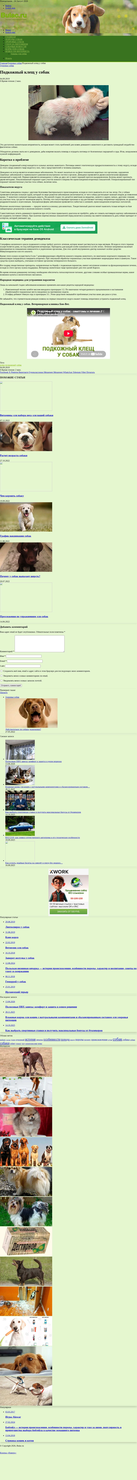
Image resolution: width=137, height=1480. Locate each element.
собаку (12, 1044)
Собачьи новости (15, 46)
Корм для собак (14, 49)
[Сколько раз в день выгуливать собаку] (26, 1405)
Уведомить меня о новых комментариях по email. (25, 676)
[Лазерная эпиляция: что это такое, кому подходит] (26, 1106)
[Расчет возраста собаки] (26, 450)
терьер (18, 1044)
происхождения (99, 1039)
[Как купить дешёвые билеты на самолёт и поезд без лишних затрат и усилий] (20, 860)
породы (79, 1039)
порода (65, 1039)
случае (110, 1040)
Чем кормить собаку (12, 495)
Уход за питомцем (16, 44)
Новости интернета (17, 51)
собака (126, 1039)
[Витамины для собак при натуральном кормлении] (26, 1345)
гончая (8, 1040)
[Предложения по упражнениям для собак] (26, 611)
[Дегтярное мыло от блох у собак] (26, 1255)
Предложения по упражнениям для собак (24, 616)
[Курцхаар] (26, 1076)
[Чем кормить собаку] (26, 490)
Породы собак (13, 39)
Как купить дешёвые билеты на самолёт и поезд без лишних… (34, 863)
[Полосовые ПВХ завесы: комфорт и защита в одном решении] (20, 759)
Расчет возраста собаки (13, 455)
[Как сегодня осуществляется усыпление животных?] (26, 1375)
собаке (132, 1040)
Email (3, 661)
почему (87, 1040)
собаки (4, 1043)
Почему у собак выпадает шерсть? (20, 576)
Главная (3, 63)
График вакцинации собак (15, 536)
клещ (2, 365)
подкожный (10, 365)
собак (19, 365)
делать (13, 1040)
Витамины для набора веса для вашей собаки (26, 415)
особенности (51, 1039)
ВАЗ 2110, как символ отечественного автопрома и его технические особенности (42, 837)
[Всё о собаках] (15, 25)
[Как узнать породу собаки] (26, 1166)
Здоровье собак (14, 42)
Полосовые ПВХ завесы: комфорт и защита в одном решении (33, 761)
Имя (2, 656)
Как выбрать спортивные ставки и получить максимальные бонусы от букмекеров (43, 812)
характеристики (31, 1044)
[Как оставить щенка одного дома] (26, 1315)
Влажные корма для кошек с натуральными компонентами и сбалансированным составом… (47, 787)
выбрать (2, 1040)
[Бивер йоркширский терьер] (26, 1225)
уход (23, 1044)
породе (72, 1040)
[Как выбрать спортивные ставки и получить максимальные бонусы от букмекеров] (20, 810)
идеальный (20, 1040)
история (30, 1039)
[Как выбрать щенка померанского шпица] (26, 1136)
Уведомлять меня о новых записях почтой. (22, 681)
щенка (40, 1044)
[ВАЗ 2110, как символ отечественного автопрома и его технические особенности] (20, 835)
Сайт (2, 666)
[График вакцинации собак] (26, 531)
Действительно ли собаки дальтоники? (23, 729)
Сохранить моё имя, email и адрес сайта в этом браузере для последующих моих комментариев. (46, 671)
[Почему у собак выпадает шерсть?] (26, 571)
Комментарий (7, 651)
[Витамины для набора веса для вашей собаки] (26, 410)
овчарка (39, 1040)
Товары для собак (19, 54)
